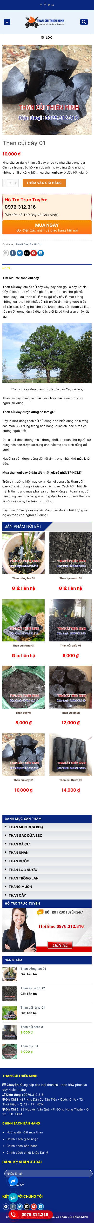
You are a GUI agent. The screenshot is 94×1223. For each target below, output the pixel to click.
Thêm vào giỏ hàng (44, 183)
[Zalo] (13, 1197)
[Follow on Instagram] (45, 5)
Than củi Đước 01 (70, 780)
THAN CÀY (22, 244)
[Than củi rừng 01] (23, 620)
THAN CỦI (36, 244)
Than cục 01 (23, 712)
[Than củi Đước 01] (70, 754)
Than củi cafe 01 (70, 645)
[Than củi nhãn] (70, 687)
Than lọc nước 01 (71, 578)
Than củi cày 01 (23, 780)
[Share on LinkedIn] (40, 253)
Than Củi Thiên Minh (74, 1217)
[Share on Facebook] (13, 253)
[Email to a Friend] (27, 253)
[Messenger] (13, 1180)
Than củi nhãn (70, 712)
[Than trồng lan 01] (23, 553)
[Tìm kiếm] (84, 22)
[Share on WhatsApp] (6, 253)
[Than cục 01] (23, 687)
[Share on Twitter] (20, 253)
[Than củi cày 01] (23, 754)
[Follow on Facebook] (41, 5)
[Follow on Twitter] (49, 5)
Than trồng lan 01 (23, 578)
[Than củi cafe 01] (70, 620)
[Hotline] (13, 1214)
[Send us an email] (53, 5)
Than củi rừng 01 (23, 645)
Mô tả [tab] (6, 268)
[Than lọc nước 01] (70, 553)
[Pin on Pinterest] (33, 253)
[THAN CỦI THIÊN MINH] (44, 22)
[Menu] (7, 22)
